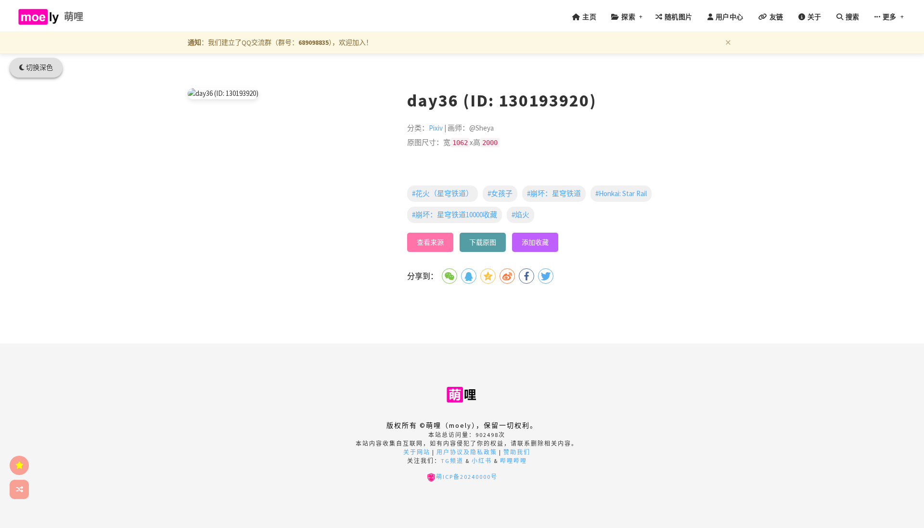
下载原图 (482, 242)
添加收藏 (535, 242)
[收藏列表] (19, 465)
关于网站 (416, 452)
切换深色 (39, 67)
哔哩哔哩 (513, 460)
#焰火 (520, 214)
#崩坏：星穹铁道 (554, 193)
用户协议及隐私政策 (466, 452)
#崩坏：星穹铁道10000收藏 (454, 214)
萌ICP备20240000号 (467, 476)
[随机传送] (19, 489)
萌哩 (74, 17)
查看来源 (430, 242)
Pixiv (436, 127)
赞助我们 (516, 452)
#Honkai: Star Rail (621, 193)
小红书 (482, 460)
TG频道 (452, 460)
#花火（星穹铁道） (442, 193)
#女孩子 (500, 193)
